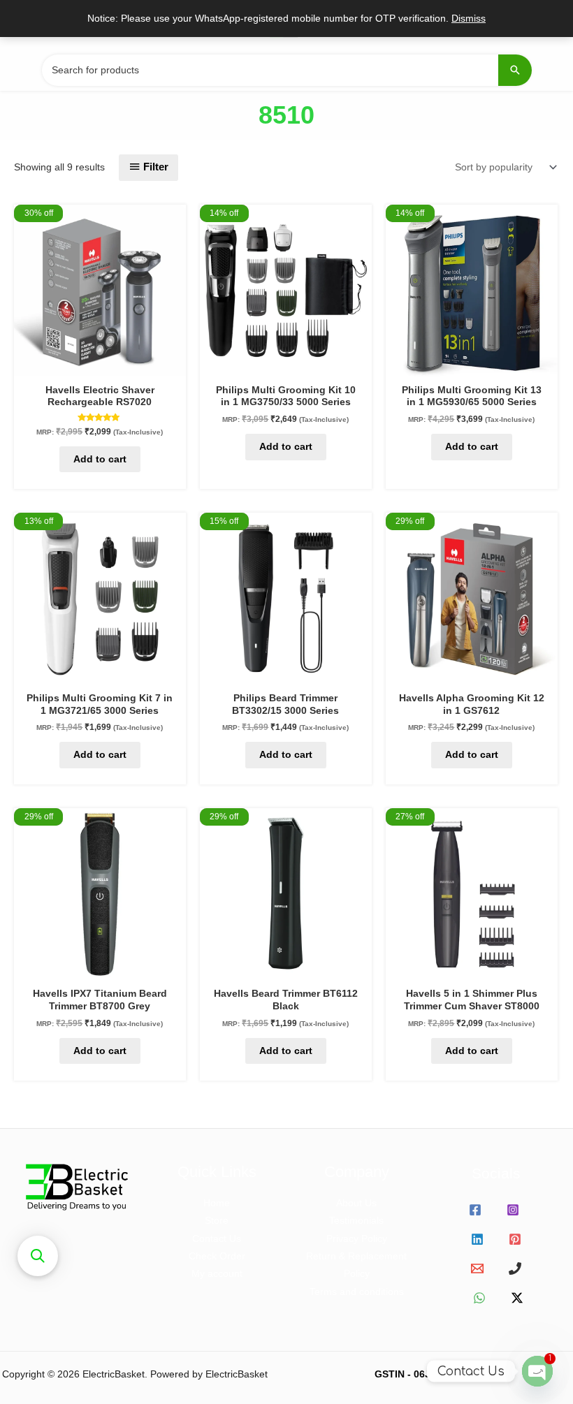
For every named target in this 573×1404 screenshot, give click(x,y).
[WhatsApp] (479, 1297)
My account (216, 1273)
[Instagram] (513, 1209)
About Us (356, 1203)
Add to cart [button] (99, 459)
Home (216, 1203)
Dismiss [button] (468, 18)
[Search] (515, 70)
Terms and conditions (357, 1292)
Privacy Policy (356, 1239)
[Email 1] (477, 1268)
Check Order (217, 1256)
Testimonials (356, 1220)
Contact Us (216, 1239)
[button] (37, 1256)
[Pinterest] (515, 1239)
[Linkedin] (477, 1239)
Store (217, 1220)
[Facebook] (475, 1209)
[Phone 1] (515, 1268)
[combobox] (286, 70)
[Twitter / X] (517, 1297)
